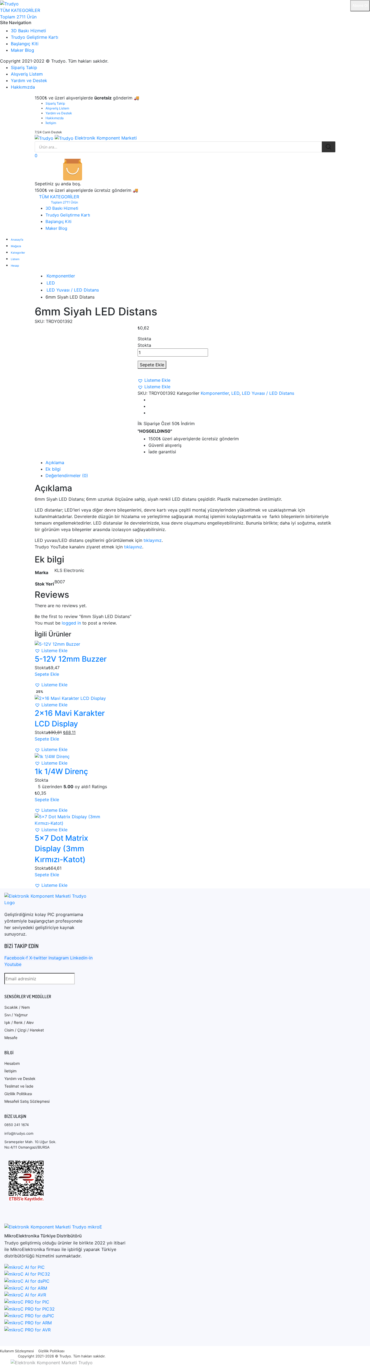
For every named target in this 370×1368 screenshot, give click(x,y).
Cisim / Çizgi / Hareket (24, 1030)
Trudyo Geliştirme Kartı (34, 37)
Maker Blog (22, 50)
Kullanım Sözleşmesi (17, 1351)
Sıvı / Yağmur (16, 1015)
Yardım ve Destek (29, 80)
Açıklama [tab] (55, 462)
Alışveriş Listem (27, 74)
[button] (154, 380)
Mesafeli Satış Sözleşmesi (27, 1101)
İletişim (51, 123)
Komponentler (61, 276)
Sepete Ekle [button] (47, 674)
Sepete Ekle (152, 364)
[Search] (328, 146)
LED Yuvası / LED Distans (73, 290)
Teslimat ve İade (18, 1086)
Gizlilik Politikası (18, 1093)
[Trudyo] (9, 3)
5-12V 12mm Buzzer (71, 659)
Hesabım (12, 1063)
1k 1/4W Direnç (61, 771)
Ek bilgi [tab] (53, 469)
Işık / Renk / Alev (19, 1022)
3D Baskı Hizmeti (28, 30)
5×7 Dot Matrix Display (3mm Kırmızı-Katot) (61, 848)
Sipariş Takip (24, 67)
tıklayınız (153, 540)
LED (51, 283)
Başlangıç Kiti (24, 43)
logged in (71, 623)
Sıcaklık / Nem (17, 1007)
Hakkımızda (23, 87)
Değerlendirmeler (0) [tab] (67, 475)
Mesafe (10, 1037)
